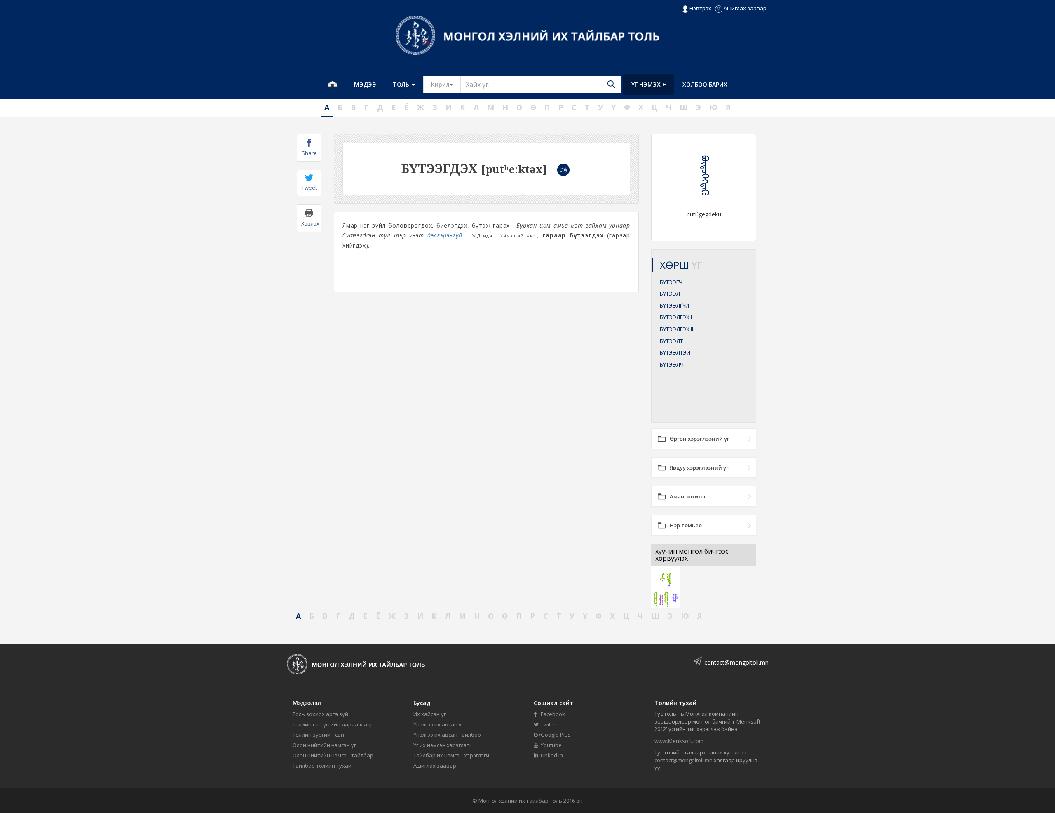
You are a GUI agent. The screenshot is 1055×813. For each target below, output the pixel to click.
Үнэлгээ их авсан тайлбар (447, 734)
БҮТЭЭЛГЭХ (676, 317)
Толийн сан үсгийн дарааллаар (333, 724)
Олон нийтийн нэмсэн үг (324, 745)
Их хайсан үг (429, 714)
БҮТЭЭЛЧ (672, 364)
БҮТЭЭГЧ (671, 282)
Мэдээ (365, 84)
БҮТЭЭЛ (670, 293)
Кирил (446, 84)
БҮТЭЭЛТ (671, 341)
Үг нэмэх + (648, 84)
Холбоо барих (704, 84)
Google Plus (555, 734)
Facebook (552, 714)
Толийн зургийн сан (318, 734)
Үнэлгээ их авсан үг (438, 724)
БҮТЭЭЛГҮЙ (674, 305)
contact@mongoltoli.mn (736, 662)
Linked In (551, 755)
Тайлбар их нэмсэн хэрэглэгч (451, 755)
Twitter (548, 724)
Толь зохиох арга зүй (320, 714)
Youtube (550, 745)
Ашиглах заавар (744, 8)
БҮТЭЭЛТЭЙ (675, 352)
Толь (402, 84)
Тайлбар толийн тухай (322, 765)
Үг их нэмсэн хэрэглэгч (442, 745)
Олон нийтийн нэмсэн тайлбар (333, 755)
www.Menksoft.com (678, 741)
